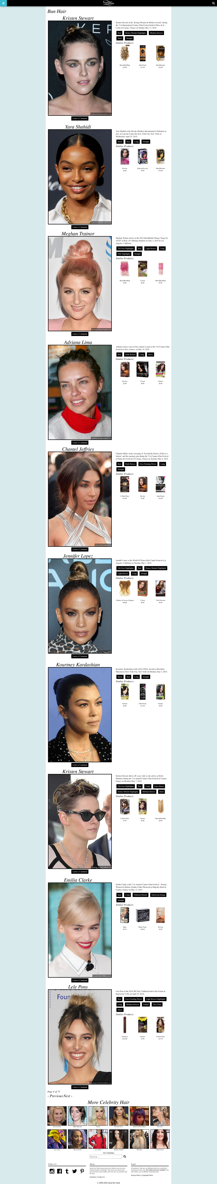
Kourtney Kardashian (78, 664)
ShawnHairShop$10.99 (125, 66)
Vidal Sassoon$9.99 (160, 601)
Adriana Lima (78, 342)
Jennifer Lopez (78, 555)
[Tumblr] (67, 1174)
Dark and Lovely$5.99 (142, 169)
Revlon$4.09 (124, 169)
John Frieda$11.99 (142, 66)
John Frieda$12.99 (160, 497)
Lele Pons (78, 986)
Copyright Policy (147, 1175)
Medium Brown (156, 33)
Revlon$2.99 (124, 382)
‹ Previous (55, 1095)
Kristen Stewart (78, 17)
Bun (119, 33)
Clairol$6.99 (142, 281)
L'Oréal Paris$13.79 (160, 1037)
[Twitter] (74, 1174)
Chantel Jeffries (78, 448)
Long (136, 142)
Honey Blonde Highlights (135, 33)
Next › (67, 1095)
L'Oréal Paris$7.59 (125, 819)
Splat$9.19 (124, 928)
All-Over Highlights (126, 248)
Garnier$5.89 (160, 704)
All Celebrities (108, 1153)
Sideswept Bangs (158, 895)
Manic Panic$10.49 (143, 928)
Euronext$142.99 (125, 1037)
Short (120, 38)
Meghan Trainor (78, 233)
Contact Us (101, 1177)
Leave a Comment (80, 118)
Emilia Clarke (78, 879)
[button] (3, 3)
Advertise (93, 1177)
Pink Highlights (124, 254)
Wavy (150, 354)
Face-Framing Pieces (148, 464)
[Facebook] (59, 1174)
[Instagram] (52, 1174)
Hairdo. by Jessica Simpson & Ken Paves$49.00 (129, 601)
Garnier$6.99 (160, 382)
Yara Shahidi (78, 126)
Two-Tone (157, 1004)
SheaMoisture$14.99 (160, 66)
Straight (129, 38)
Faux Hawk (159, 786)
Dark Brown (130, 354)
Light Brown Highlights (155, 999)
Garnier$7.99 (142, 1037)
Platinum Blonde (140, 895)
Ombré (146, 1004)
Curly (148, 786)
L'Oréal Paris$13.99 (125, 497)
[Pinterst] (82, 1174)
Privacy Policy (136, 1175)
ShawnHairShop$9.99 (125, 281)
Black (120, 142)
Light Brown (151, 248)
